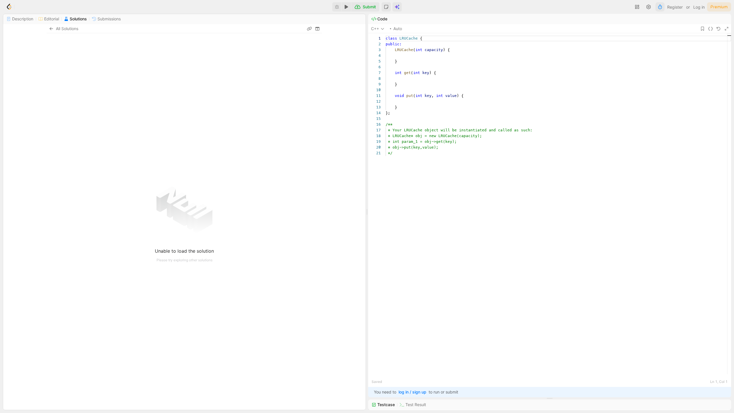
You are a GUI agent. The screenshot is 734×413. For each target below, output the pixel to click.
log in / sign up (412, 391)
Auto (397, 28)
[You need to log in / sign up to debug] (336, 6)
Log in (699, 7)
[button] (386, 6)
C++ (375, 28)
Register (675, 7)
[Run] (346, 6)
